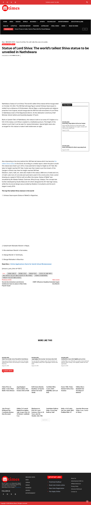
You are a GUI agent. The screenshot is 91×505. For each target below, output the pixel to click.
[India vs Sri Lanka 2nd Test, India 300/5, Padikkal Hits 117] (67, 401)
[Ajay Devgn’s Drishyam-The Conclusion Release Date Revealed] (8, 401)
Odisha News (33, 273)
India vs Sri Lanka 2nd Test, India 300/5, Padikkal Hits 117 (67, 410)
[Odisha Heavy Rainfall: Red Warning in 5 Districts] (82, 379)
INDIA (13, 44)
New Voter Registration (56, 488)
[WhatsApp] (47, 56)
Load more (45, 420)
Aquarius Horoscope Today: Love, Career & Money (82, 410)
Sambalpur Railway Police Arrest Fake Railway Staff (52, 410)
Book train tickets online (57, 485)
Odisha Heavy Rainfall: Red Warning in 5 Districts (80, 389)
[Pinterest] (43, 56)
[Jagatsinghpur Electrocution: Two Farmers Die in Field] (45, 350)
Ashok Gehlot (11, 273)
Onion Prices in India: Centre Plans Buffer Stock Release (15, 359)
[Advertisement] (60, 12)
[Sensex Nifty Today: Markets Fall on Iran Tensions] (75, 115)
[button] (87, 2)
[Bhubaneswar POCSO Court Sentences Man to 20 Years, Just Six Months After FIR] (38, 401)
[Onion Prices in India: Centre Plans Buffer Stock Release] (16, 350)
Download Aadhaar (55, 482)
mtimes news (22, 273)
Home (3, 42)
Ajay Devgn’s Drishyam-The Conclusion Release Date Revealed (8, 411)
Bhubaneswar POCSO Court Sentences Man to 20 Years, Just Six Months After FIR (38, 412)
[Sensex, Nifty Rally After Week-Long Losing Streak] (75, 138)
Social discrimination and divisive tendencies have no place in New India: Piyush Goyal (14, 284)
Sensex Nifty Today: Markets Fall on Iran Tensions (73, 123)
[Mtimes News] (15, 8)
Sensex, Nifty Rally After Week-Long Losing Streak (74, 147)
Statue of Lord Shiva (45, 273)
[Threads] (15, 2)
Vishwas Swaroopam (41, 275)
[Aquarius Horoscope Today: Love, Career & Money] (82, 401)
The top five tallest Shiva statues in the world (17, 275)
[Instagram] (7, 2)
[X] (11, 2)
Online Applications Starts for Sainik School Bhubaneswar (31, 264)
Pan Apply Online (54, 491)
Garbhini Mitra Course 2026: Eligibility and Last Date (73, 359)
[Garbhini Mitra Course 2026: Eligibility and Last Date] (75, 350)
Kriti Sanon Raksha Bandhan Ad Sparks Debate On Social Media (38, 389)
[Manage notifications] (87, 501)
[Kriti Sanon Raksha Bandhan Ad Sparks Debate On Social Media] (38, 379)
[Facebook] (3, 2)
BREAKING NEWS (10, 42)
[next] (86, 29)
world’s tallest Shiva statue (12, 277)
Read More (18, 487)
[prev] (83, 29)
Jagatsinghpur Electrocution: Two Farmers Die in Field (32, 29)
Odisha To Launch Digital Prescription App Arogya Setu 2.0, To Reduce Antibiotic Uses (23, 412)
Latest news (7, 371)
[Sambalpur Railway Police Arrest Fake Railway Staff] (52, 401)
